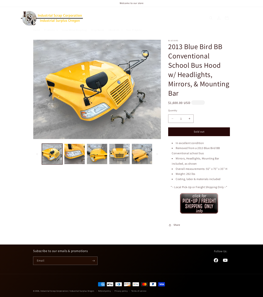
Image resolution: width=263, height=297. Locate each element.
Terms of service (138, 291)
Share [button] (177, 224)
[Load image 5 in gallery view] (142, 154)
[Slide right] (157, 154)
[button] (51, 30)
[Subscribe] (93, 261)
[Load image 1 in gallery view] (52, 154)
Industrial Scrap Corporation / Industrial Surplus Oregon (67, 291)
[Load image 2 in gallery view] (74, 154)
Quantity (172, 110)
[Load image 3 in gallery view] (97, 154)
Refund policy (104, 291)
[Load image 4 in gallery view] (119, 154)
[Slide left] (37, 154)
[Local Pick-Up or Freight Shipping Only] (199, 214)
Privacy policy (121, 291)
